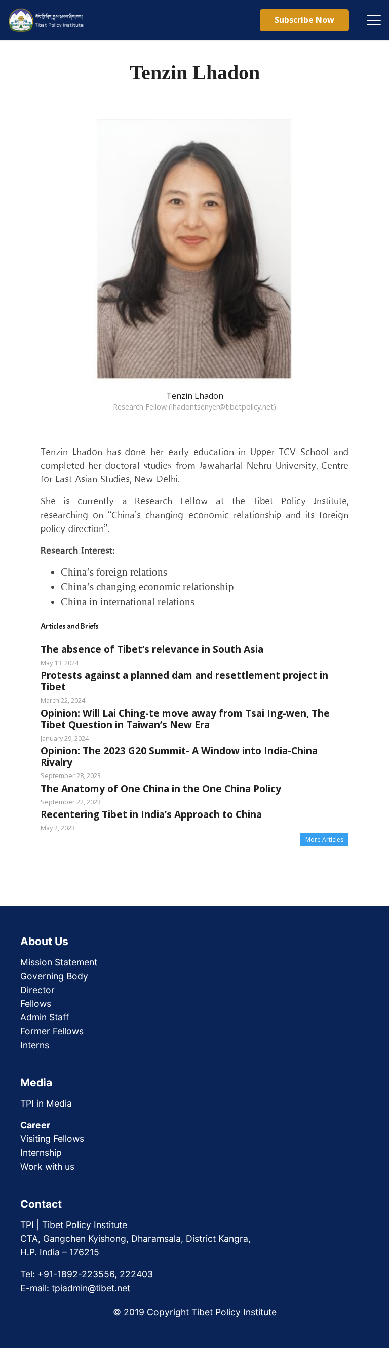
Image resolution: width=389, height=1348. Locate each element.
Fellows (35, 1003)
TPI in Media (46, 1103)
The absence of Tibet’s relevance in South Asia (152, 649)
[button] (373, 20)
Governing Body (54, 976)
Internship (41, 1152)
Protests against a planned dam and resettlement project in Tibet (184, 680)
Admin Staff (44, 1017)
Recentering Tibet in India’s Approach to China (151, 814)
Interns (34, 1045)
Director (37, 990)
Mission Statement (58, 962)
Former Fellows (52, 1031)
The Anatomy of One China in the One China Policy (161, 788)
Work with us (47, 1166)
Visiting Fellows (52, 1138)
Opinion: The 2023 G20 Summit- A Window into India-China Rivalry (179, 756)
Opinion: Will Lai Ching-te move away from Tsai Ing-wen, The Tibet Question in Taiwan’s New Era (185, 718)
